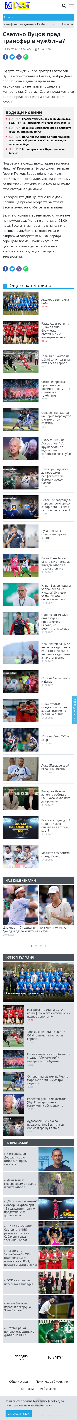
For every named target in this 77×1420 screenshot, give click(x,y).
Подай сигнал (75, 712)
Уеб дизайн (48, 1389)
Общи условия (19, 1382)
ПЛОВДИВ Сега (38, 1357)
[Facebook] (5, 57)
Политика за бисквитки (52, 1382)
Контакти (27, 1389)
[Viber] (19, 57)
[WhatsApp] (25, 57)
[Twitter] (12, 57)
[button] (64, 5)
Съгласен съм (18, 1414)
